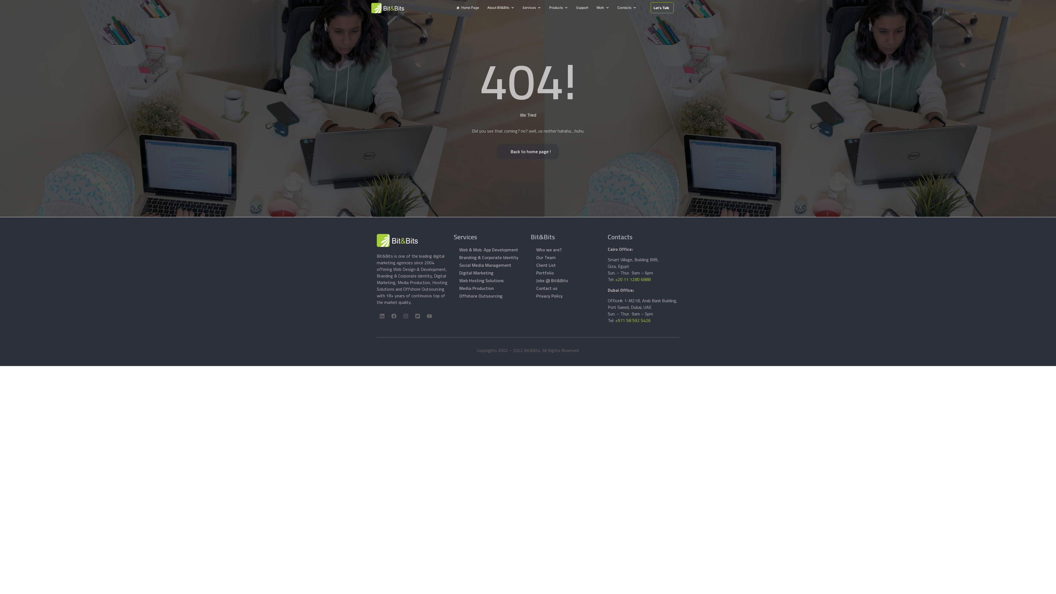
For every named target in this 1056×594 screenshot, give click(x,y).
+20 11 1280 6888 (633, 279)
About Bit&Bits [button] (498, 8)
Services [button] (529, 8)
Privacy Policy (549, 296)
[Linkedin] (382, 316)
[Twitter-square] (417, 316)
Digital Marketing (476, 273)
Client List (546, 265)
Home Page (470, 8)
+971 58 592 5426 (633, 320)
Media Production (476, 288)
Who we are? (549, 250)
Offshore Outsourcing (480, 296)
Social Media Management (485, 265)
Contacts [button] (624, 8)
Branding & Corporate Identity (488, 257)
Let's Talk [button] (661, 8)
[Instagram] (405, 316)
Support (582, 8)
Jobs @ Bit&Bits (552, 280)
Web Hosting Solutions (481, 280)
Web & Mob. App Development (488, 250)
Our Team (546, 257)
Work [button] (600, 8)
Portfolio (545, 273)
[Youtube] (429, 316)
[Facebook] (394, 316)
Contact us (546, 288)
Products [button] (556, 8)
